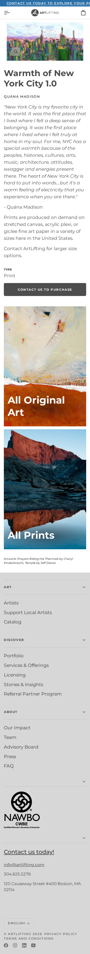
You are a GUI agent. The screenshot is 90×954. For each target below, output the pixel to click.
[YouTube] (33, 945)
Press (10, 756)
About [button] (11, 712)
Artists (11, 603)
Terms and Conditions (29, 938)
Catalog (12, 622)
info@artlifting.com (24, 864)
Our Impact (17, 728)
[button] (45, 782)
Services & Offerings (26, 665)
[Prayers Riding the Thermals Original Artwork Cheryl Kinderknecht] (45, 366)
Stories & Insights (23, 684)
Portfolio (14, 655)
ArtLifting (19, 934)
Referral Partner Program (33, 694)
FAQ (9, 766)
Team (10, 737)
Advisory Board (21, 747)
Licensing (15, 675)
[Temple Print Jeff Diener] (45, 489)
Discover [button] (14, 640)
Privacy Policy (60, 934)
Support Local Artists (28, 612)
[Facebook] (6, 945)
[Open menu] (11, 12)
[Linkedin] (24, 945)
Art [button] (8, 587)
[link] (45, 289)
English (16, 923)
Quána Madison (22, 96)
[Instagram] (15, 945)
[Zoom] (45, 41)
